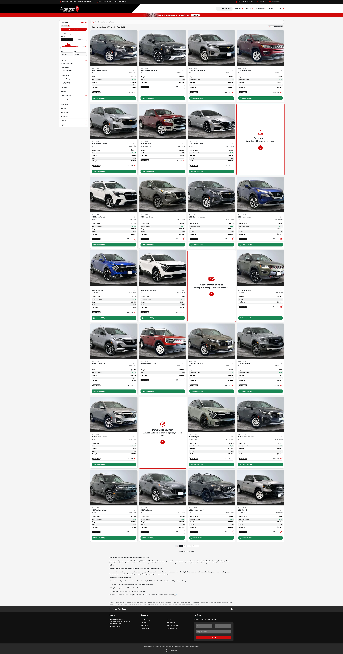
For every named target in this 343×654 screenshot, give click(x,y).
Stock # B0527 (193, 214)
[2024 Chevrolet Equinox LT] (211, 341)
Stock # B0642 (95, 361)
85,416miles (279, 73)
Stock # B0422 (95, 214)
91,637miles (132, 219)
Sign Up (213, 637)
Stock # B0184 (193, 141)
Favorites (262, 2)
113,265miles (230, 73)
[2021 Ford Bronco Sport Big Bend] (113, 487)
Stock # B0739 (95, 507)
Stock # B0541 (242, 214)
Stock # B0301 (242, 361)
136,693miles (230, 439)
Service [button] (270, 8)
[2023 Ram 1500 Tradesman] (260, 487)
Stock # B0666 (193, 434)
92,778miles (230, 146)
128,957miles (132, 293)
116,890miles (278, 512)
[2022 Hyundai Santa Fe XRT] (211, 487)
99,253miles (132, 73)
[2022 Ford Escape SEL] (162, 487)
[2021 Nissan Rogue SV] (260, 194)
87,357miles (132, 439)
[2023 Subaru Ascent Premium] (113, 194)
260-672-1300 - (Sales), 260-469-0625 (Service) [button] (112, 1)
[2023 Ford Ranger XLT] (260, 341)
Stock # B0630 (193, 68)
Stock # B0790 (144, 361)
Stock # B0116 (95, 68)
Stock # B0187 (144, 68)
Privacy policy (145, 628)
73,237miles (279, 293)
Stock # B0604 (95, 434)
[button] (77, 1)
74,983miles (181, 366)
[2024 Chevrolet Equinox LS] (113, 121)
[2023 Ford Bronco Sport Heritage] (162, 341)
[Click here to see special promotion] (171, 15)
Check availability (100, 98)
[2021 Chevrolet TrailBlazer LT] (162, 48)
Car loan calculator (173, 625)
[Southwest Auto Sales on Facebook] (231, 609)
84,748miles (279, 219)
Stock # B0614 (95, 141)
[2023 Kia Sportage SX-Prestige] (113, 268)
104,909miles (230, 512)
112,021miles (181, 512)
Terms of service (172, 628)
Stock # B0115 (242, 434)
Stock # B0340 (144, 214)
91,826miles (230, 366)
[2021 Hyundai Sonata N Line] (211, 121)
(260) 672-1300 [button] (116, 626)
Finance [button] (248, 8)
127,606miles (278, 366)
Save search (74, 29)
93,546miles (132, 512)
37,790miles (132, 366)
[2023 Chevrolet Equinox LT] (113, 48)
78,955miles (132, 146)
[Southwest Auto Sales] (69, 8)
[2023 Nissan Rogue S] (162, 194)
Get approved (145, 625)
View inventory (145, 620)
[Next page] (197, 546)
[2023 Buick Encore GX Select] (113, 341)
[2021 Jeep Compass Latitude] (260, 48)
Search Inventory (225, 8)
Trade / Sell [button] (260, 8)
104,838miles (181, 293)
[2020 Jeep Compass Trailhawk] (260, 268)
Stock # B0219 (242, 288)
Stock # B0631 (144, 288)
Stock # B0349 (95, 288)
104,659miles (181, 73)
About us (170, 620)
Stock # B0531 (242, 68)
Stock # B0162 (242, 507)
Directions (144, 622)
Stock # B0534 (144, 507)
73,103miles (181, 146)
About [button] (280, 8)
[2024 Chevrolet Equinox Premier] (113, 414)
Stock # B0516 (193, 361)
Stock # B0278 (144, 141)
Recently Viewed (276, 2)
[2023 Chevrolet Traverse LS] (211, 48)
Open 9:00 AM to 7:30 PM (245, 2)
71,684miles (279, 439)
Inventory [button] (238, 8)
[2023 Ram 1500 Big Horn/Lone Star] (162, 121)
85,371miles (230, 219)
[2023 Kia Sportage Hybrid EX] (162, 268)
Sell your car (171, 622)
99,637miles (181, 219)
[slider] (61, 48)
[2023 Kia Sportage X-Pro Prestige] (211, 414)
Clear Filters (83, 22)
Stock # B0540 (193, 507)
